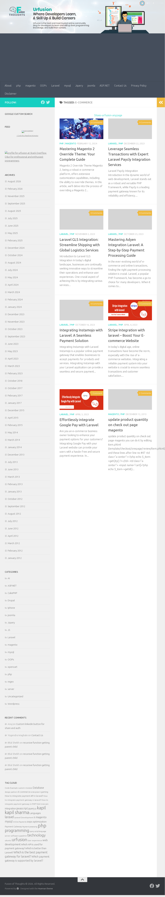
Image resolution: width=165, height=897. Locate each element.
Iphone (11, 607)
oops (29, 821)
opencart (12, 666)
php (18, 85)
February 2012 (15, 550)
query (32, 831)
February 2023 (15, 373)
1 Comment (96, 393)
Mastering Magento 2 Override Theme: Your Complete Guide (77, 154)
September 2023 (16, 336)
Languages (35, 813)
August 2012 (14, 513)
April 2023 (13, 358)
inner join (44, 804)
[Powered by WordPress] (18, 889)
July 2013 (13, 462)
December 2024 (16, 247)
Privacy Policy (138, 85)
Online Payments (19, 822)
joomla (91, 85)
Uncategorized (15, 696)
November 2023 (16, 321)
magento (30, 85)
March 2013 (14, 476)
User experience (35, 840)
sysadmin (23, 836)
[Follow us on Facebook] (43, 102)
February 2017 (15, 395)
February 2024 (15, 299)
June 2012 (13, 528)
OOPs (43, 85)
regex (11, 681)
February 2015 (15, 425)
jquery (31, 808)
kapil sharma (17, 812)
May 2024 (13, 277)
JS (9, 630)
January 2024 (15, 307)
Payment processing (29, 827)
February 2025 (15, 240)
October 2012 (15, 499)
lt (34, 817)
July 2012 (13, 521)
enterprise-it (36, 792)
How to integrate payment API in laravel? (24, 796)
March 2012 (14, 543)
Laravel (55, 85)
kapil (41, 807)
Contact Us (120, 85)
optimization (40, 821)
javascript (22, 808)
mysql (67, 85)
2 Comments (145, 393)
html (38, 804)
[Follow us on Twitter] (48, 102)
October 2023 (15, 329)
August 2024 (14, 262)
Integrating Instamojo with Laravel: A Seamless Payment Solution (81, 335)
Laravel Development (23, 817)
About (8, 85)
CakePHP (12, 593)
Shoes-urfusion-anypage (108, 115)
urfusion (19, 839)
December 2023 (16, 314)
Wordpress (13, 703)
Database (38, 787)
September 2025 (16, 203)
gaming (44, 792)
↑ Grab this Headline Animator (27, 135)
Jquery (79, 85)
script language (40, 831)
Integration (10, 808)
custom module (25, 788)
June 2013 (13, 469)
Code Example (11, 788)
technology (36, 835)
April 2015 (13, 417)
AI (9, 578)
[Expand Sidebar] (161, 102)
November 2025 (16, 196)
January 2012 (15, 558)
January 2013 (15, 491)
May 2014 (13, 432)
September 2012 (16, 506)
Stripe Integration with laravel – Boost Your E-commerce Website (126, 335)
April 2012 (13, 535)
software (15, 836)
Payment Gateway (13, 826)
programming (17, 830)
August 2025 (14, 211)
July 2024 (13, 270)
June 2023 (13, 343)
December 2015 (16, 410)
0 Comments (96, 122)
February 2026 (15, 188)
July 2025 (13, 218)
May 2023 (13, 351)
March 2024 (14, 292)
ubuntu (8, 840)
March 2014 (14, 439)
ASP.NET (105, 85)
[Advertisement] (82, 57)
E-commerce (24, 792)
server (11, 689)
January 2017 (15, 403)
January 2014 (15, 447)
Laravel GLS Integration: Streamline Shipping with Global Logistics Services (80, 244)
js (36, 808)
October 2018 (15, 380)
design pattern (11, 792)
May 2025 (13, 233)
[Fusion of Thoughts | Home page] (17, 11)
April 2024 (13, 284)
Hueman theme (45, 888)
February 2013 (15, 484)
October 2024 (15, 255)
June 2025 (13, 225)
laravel (9, 817)
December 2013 (16, 454)
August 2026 (14, 181)
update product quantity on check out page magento (128, 424)
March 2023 (14, 366)
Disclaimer (11, 93)
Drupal (11, 600)
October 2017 (15, 388)
